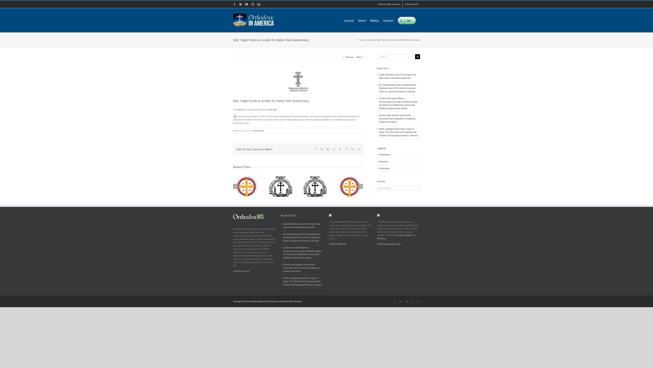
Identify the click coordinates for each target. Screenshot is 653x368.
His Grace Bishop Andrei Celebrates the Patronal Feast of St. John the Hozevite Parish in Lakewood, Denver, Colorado (397, 88)
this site (273, 109)
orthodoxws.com (241, 271)
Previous (349, 57)
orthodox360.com (337, 244)
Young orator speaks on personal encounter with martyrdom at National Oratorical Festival (397, 118)
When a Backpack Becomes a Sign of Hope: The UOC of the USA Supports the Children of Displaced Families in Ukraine (398, 132)
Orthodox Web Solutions (290, 301)
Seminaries (384, 168)
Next (359, 57)
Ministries (383, 161)
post (240, 109)
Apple (409, 235)
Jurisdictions (258, 130)
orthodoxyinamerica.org (388, 244)
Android (401, 235)
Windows (381, 238)
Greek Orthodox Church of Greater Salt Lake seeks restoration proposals (301, 226)
